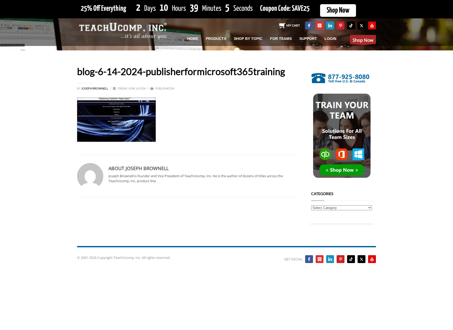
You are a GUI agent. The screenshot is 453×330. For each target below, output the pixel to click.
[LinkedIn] (330, 25)
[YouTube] (372, 25)
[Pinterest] (340, 25)
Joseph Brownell (95, 88)
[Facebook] (309, 25)
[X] (361, 25)
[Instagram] (319, 25)
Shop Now (338, 10)
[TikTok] (351, 25)
